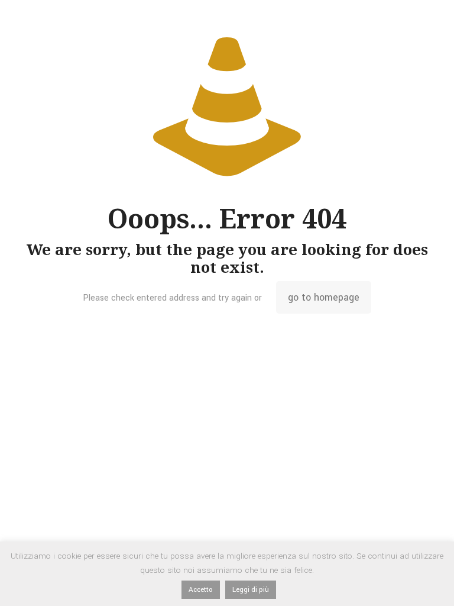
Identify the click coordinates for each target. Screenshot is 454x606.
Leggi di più (250, 590)
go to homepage (323, 297)
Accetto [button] (201, 590)
